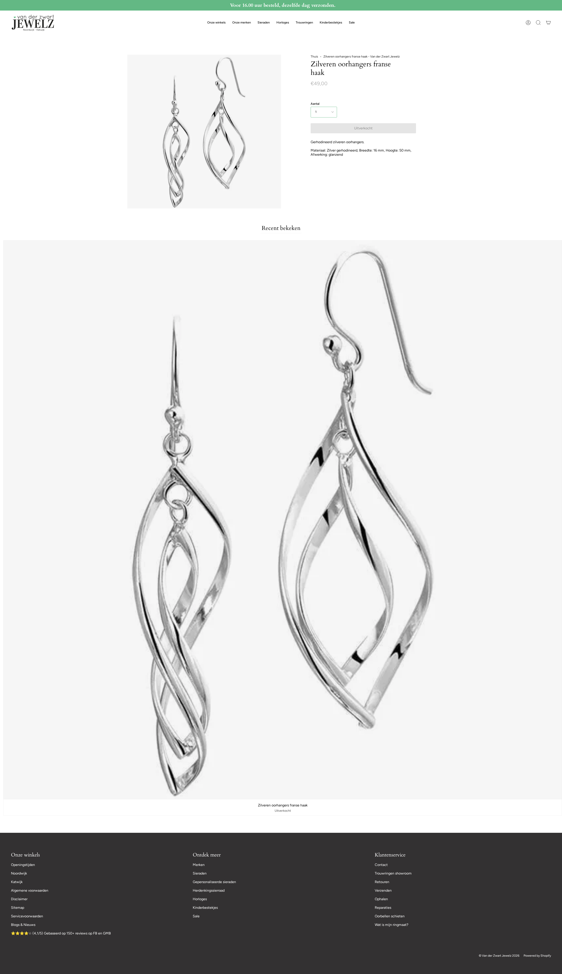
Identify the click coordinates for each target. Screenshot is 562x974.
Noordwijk (19, 873)
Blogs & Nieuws (23, 925)
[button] (216, 23)
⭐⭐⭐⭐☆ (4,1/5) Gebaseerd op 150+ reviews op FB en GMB (61, 933)
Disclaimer (19, 899)
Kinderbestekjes (205, 907)
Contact (381, 865)
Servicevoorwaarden (27, 916)
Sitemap (17, 907)
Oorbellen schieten (390, 916)
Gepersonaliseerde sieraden (214, 882)
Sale (196, 916)
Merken (199, 865)
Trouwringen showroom (393, 873)
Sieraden (200, 873)
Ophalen (381, 899)
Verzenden (383, 890)
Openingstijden (23, 865)
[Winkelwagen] (548, 23)
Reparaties (383, 907)
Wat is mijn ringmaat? (391, 925)
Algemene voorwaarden (29, 890)
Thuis (314, 56)
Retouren (382, 882)
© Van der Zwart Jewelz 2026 (499, 956)
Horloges (200, 899)
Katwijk (17, 882)
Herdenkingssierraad (209, 890)
